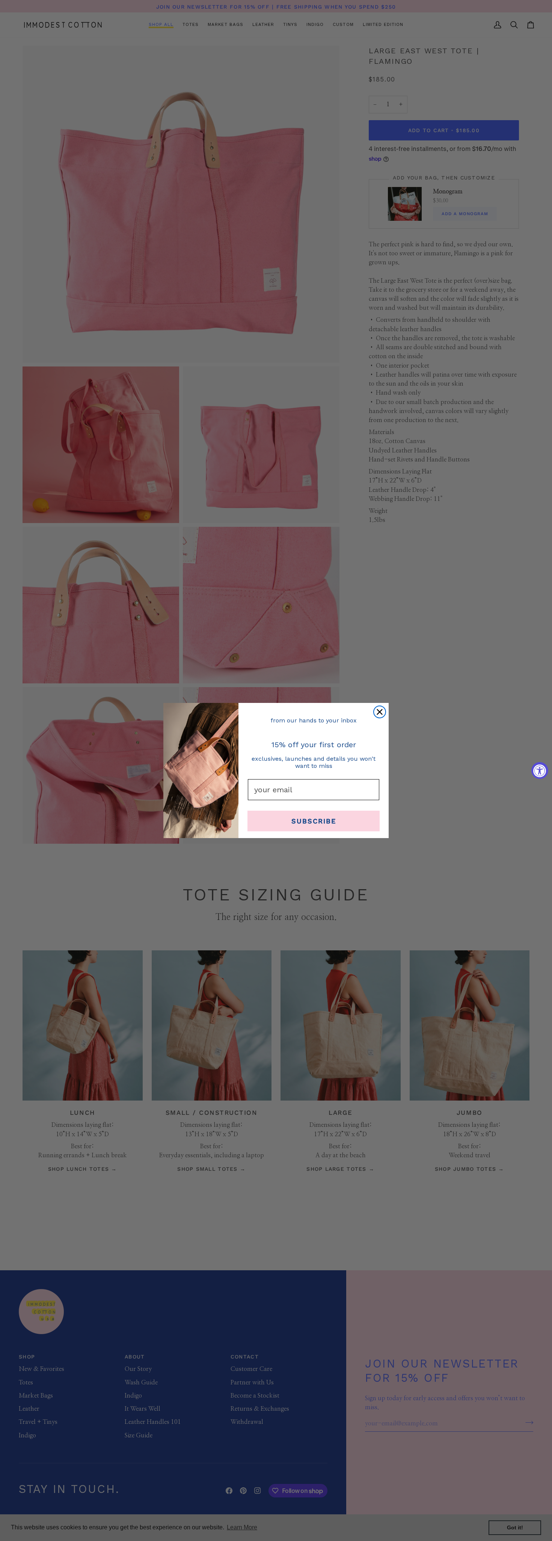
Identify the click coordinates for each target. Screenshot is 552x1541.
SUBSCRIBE (313, 821)
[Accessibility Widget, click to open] (539, 770)
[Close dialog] (380, 712)
